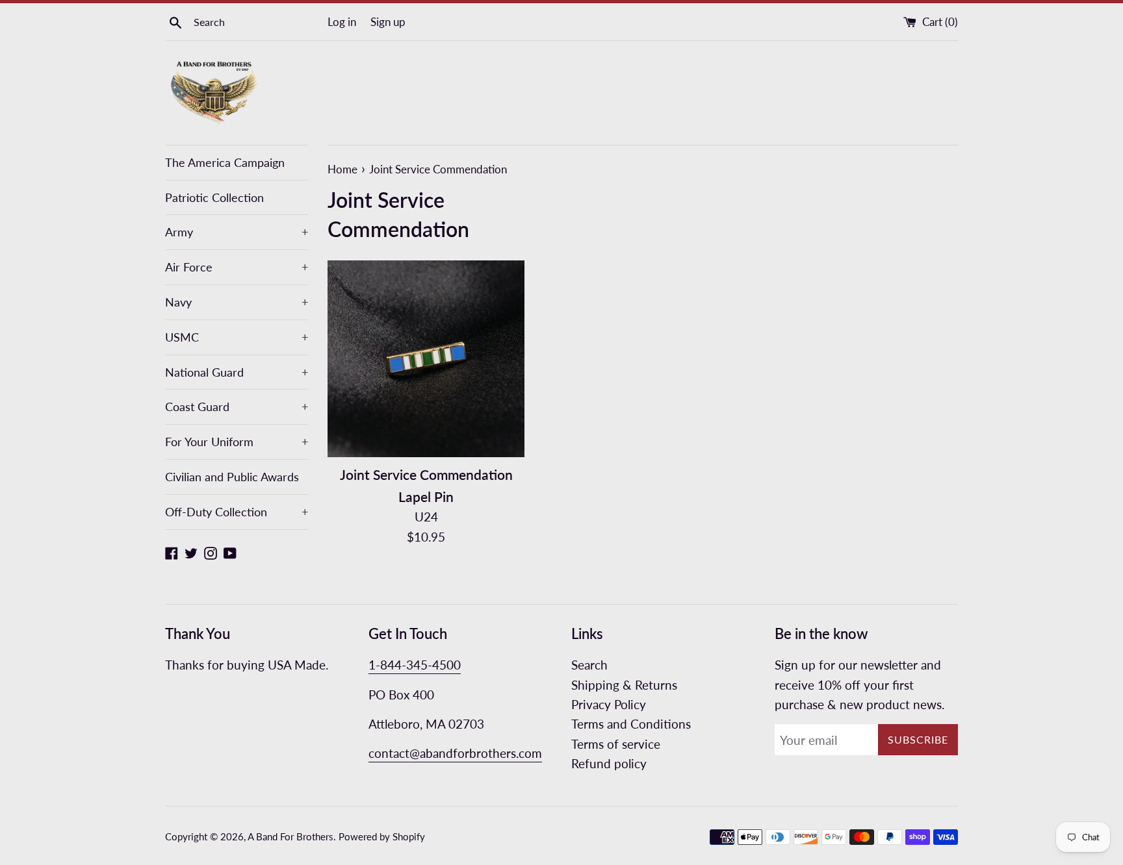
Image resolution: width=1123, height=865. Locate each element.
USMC (236, 337)
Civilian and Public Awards (232, 477)
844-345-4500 (420, 664)
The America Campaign (225, 162)
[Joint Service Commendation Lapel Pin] (426, 358)
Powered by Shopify (382, 836)
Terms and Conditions (631, 723)
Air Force (236, 267)
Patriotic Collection (214, 197)
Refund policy (609, 763)
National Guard (236, 372)
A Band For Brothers (290, 836)
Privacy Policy (608, 704)
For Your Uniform (236, 441)
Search (589, 664)
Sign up (388, 22)
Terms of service (615, 743)
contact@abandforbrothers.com (455, 753)
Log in (342, 22)
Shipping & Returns (624, 684)
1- (374, 664)
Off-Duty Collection (236, 512)
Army (236, 232)
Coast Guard (236, 406)
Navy (236, 302)
